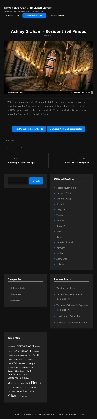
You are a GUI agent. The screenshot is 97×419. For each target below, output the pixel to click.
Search (36, 180)
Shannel (32, 387)
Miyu (26, 377)
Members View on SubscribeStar (66, 128)
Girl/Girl (22, 363)
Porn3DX (60, 247)
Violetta (32, 391)
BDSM (16, 350)
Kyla (29, 370)
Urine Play (15, 391)
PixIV (58, 231)
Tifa (9, 391)
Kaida (33, 367)
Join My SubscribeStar (34, 15)
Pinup (22, 148)
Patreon (60, 193)
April (31, 346)
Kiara (17, 371)
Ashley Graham (10, 148)
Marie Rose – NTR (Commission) (71, 322)
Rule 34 (59, 237)
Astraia (37, 346)
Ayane (10, 351)
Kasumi (11, 371)
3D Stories (15, 300)
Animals (22, 346)
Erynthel (30, 359)
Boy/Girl (26, 351)
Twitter (59, 215)
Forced (12, 363)
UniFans (60, 198)
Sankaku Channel (64, 242)
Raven (10, 388)
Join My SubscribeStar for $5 (29, 128)
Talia (39, 388)
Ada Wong (11, 346)
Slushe (59, 253)
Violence (24, 391)
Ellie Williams (17, 359)
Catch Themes (79, 414)
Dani (29, 355)
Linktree (60, 264)
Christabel (11, 355)
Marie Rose (23, 375)
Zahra (24, 396)
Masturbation (15, 378)
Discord (60, 204)
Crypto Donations (58, 15)
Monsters (13, 383)
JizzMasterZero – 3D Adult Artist (28, 8)
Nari (22, 383)
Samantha (23, 388)
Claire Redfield (21, 355)
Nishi (27, 383)
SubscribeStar (63, 187)
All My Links (61, 258)
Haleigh (31, 363)
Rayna (16, 387)
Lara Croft (13, 374)
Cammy (36, 351)
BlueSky (60, 220)
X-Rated (14, 395)
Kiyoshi (22, 371)
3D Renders (9, 141)
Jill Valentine (24, 367)
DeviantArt (61, 226)
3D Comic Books (17, 288)
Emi (25, 359)
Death (36, 355)
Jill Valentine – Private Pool (68, 316)
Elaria (10, 359)
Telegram (60, 209)
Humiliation (13, 367)
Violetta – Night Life (65, 288)
